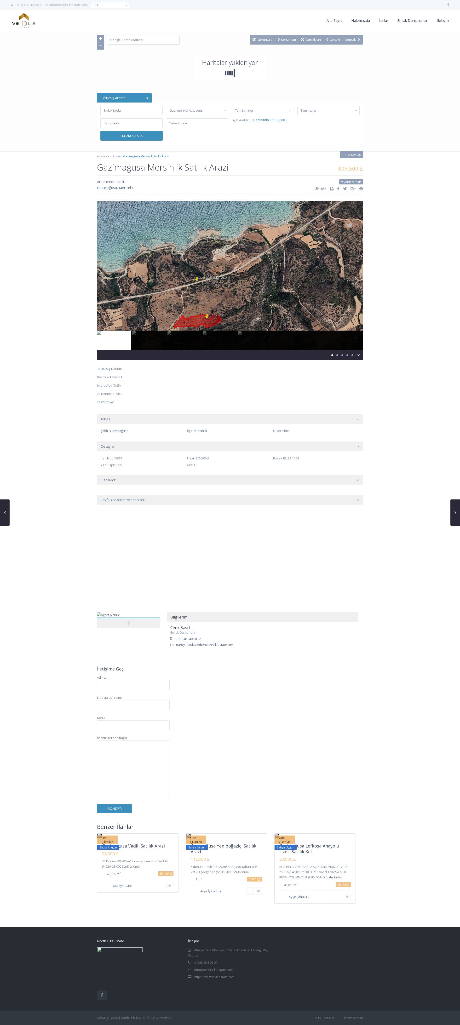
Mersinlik (126, 187)
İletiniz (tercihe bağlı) (112, 738)
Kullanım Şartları (352, 1018)
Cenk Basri (128, 617)
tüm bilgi (166, 873)
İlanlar (383, 20)
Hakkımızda (360, 20)
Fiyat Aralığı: (240, 120)
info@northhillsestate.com (68, 5)
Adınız (101, 677)
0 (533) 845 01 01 (205, 962)
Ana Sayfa (334, 20)
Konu (101, 718)
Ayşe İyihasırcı (122, 885)
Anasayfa (103, 156)
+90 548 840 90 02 (188, 639)
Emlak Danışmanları (412, 20)
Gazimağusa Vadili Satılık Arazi (133, 846)
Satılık (121, 181)
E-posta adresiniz (109, 697)
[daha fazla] (334, 877)
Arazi (116, 156)
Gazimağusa (107, 187)
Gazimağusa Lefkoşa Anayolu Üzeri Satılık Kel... (309, 848)
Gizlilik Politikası (323, 1018)
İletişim (443, 20)
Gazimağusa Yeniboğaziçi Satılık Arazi (223, 848)
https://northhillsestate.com (214, 977)
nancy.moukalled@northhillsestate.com (205, 644)
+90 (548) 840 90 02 (28, 5)
